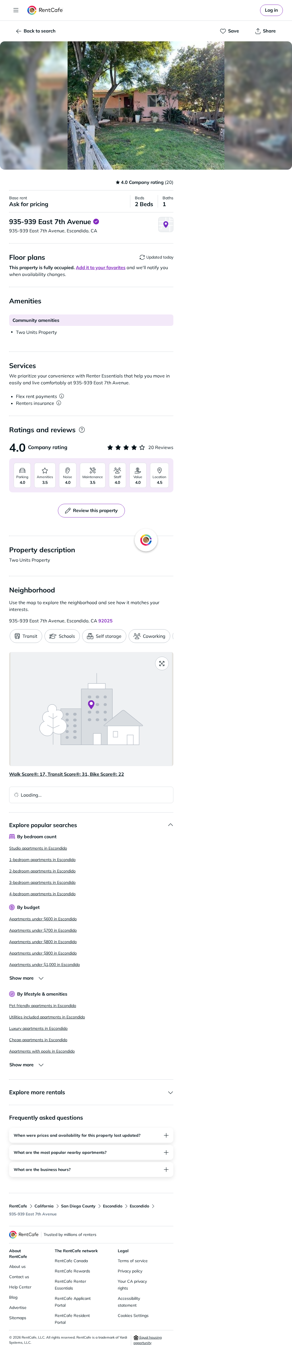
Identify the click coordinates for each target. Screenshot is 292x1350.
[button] (146, 105)
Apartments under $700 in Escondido (43, 930)
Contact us (19, 1276)
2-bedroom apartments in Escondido (42, 871)
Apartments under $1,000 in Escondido (44, 964)
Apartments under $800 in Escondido (43, 941)
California (44, 1206)
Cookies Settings (133, 1315)
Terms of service (133, 1260)
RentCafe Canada (71, 1260)
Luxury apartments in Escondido (38, 1028)
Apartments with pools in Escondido (42, 1051)
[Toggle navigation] (16, 10)
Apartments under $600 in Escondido (43, 918)
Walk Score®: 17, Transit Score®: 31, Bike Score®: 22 (66, 774)
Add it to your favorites (100, 267)
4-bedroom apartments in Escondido (42, 893)
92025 (105, 621)
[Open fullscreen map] (162, 663)
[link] (271, 10)
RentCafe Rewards (72, 1271)
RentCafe (18, 1206)
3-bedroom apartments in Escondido (42, 882)
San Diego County (78, 1206)
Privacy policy (130, 1271)
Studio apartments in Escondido (38, 848)
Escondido (112, 1206)
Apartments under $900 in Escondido (43, 953)
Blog (13, 1297)
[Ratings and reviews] (81, 429)
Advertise (18, 1307)
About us (17, 1266)
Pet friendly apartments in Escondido (42, 1005)
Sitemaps (17, 1317)
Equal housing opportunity (147, 1340)
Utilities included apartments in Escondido (47, 1017)
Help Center (20, 1287)
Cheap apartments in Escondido (38, 1039)
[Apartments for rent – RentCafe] (45, 10)
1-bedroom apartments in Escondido (42, 859)
